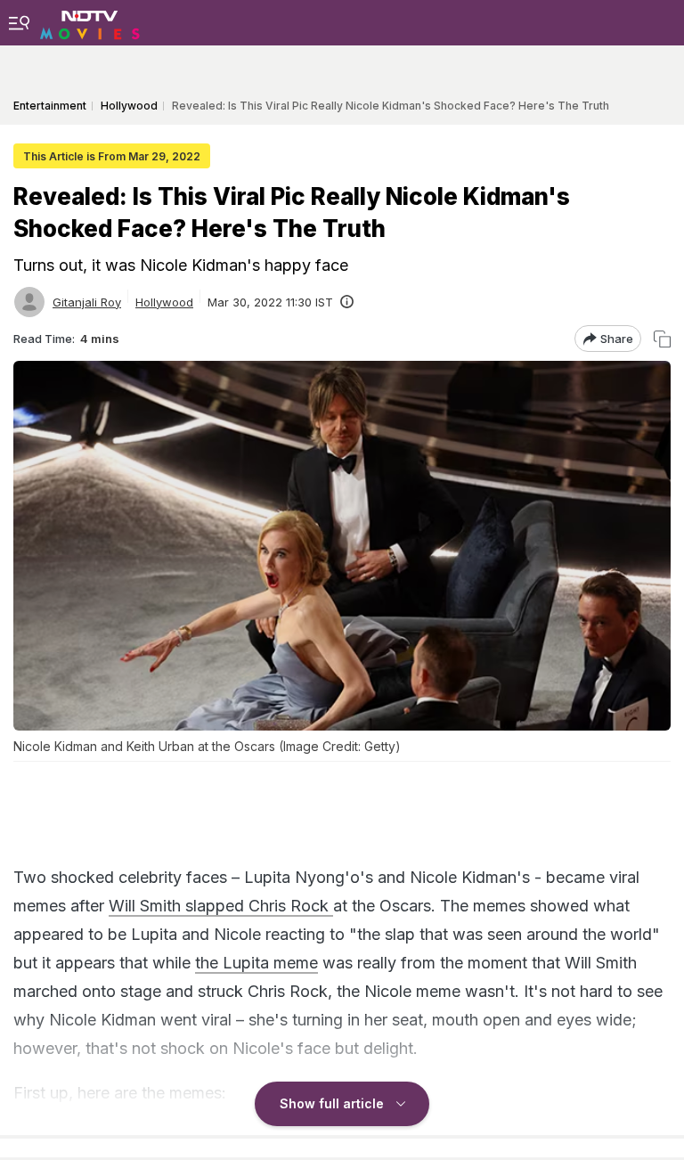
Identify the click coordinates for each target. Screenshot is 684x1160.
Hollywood (164, 302)
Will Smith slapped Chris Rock (221, 905)
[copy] (662, 339)
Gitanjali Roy (87, 302)
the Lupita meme (256, 962)
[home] (90, 22)
